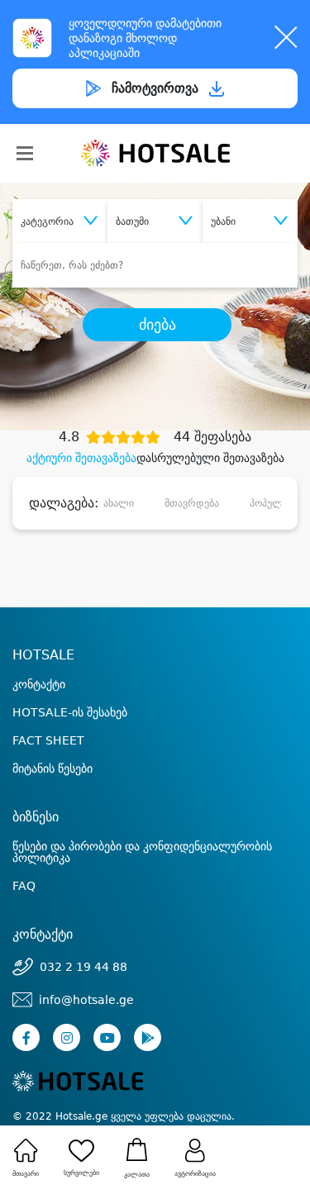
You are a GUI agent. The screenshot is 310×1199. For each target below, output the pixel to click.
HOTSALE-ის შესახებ (69, 712)
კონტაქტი (38, 684)
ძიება (157, 324)
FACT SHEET (48, 740)
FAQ (24, 885)
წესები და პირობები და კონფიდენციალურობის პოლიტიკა (142, 852)
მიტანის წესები (52, 768)
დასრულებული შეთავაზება (210, 458)
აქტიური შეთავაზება (81, 458)
